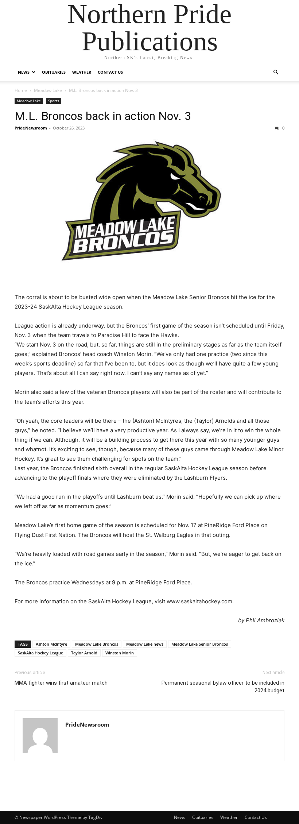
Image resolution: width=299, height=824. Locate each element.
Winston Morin (119, 652)
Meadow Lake (48, 90)
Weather (81, 72)
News (24, 72)
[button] (275, 72)
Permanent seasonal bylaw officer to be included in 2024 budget (223, 687)
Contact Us (110, 72)
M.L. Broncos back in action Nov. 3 (103, 116)
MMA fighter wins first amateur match (61, 683)
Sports (53, 100)
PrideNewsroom (31, 128)
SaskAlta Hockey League (40, 652)
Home (21, 90)
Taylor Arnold (84, 652)
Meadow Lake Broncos (96, 644)
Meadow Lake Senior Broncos (199, 644)
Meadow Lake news (144, 644)
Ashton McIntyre (51, 644)
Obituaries (54, 72)
